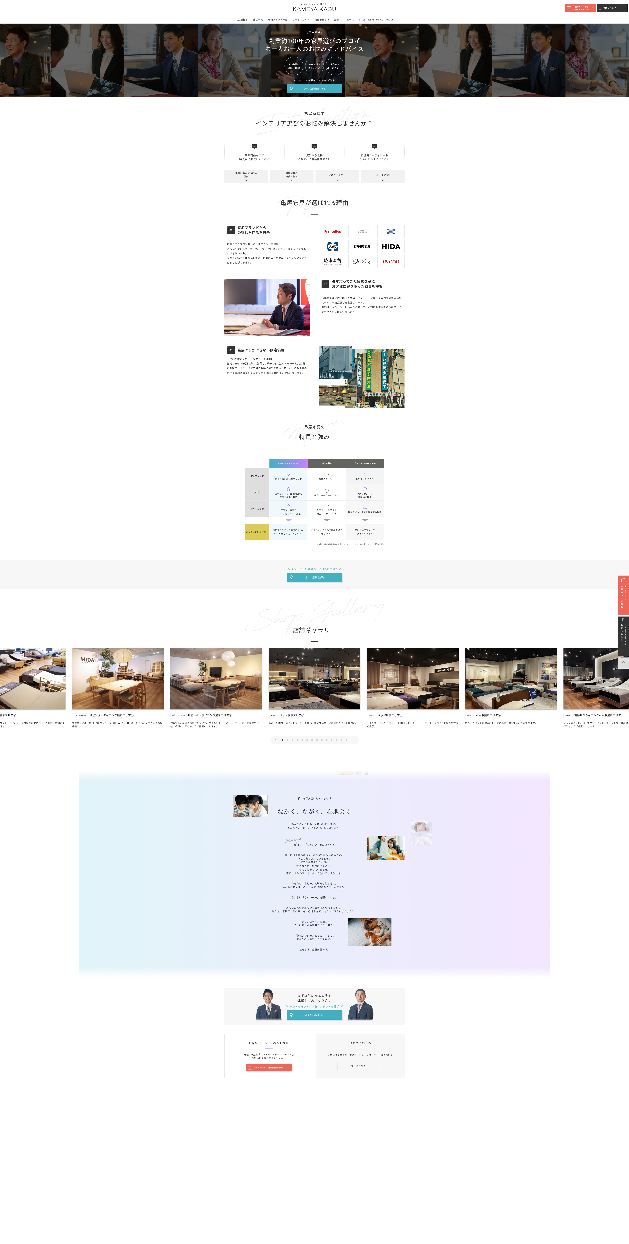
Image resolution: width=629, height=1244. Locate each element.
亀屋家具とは (322, 19)
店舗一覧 (258, 19)
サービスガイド (301, 19)
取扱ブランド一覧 (277, 19)
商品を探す (242, 19)
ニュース (349, 19)
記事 (336, 19)
